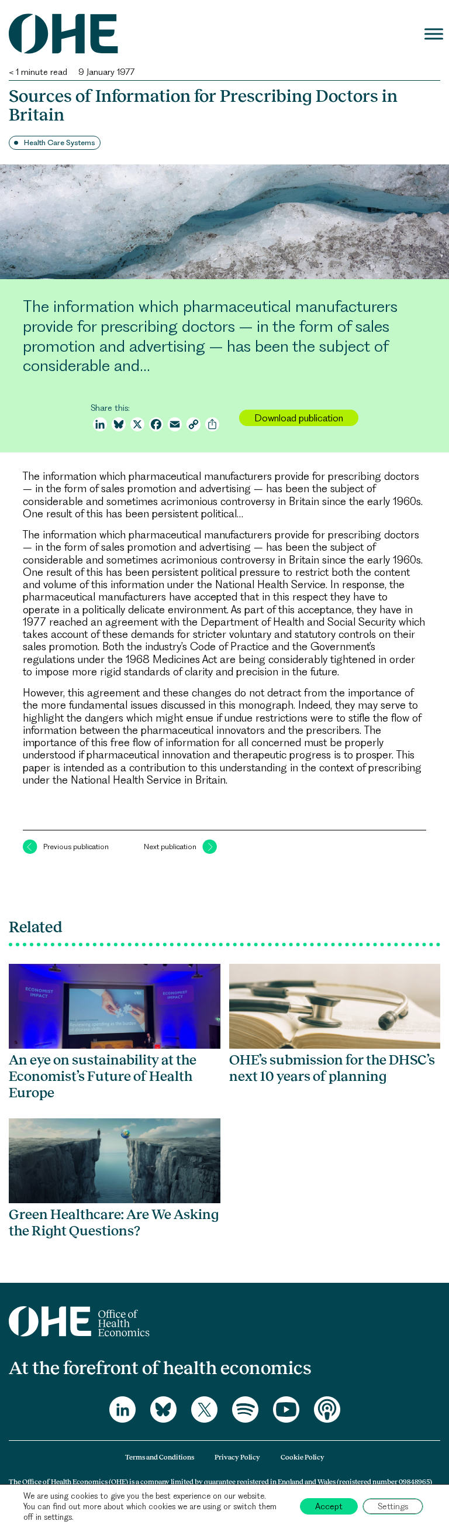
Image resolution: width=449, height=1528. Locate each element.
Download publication (298, 418)
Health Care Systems (59, 142)
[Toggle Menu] (433, 33)
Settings (393, 1506)
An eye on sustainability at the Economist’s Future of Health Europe (102, 1076)
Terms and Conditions (159, 1457)
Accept (329, 1506)
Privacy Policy (237, 1457)
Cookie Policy (302, 1457)
